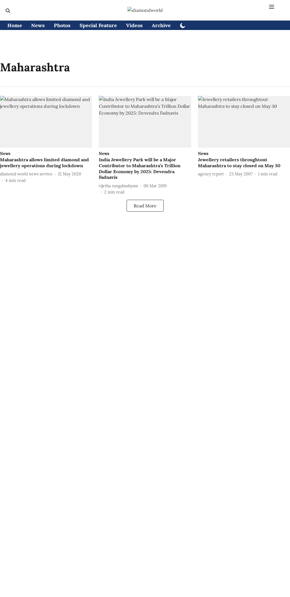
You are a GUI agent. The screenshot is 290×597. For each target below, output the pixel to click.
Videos (134, 25)
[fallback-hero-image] (46, 122)
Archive (161, 25)
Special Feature (98, 25)
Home (14, 25)
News (38, 25)
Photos (62, 25)
